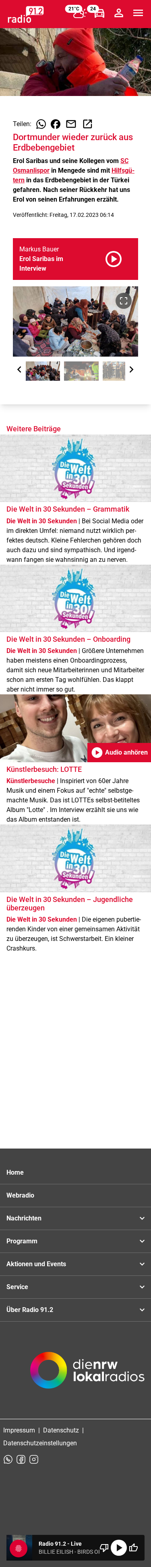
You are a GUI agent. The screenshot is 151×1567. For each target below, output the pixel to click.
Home (15, 1172)
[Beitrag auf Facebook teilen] (55, 124)
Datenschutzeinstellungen (40, 1443)
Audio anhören (119, 752)
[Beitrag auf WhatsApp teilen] (41, 124)
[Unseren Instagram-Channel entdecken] (34, 1459)
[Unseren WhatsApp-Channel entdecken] (8, 1459)
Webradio (20, 1195)
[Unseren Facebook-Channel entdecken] (21, 1459)
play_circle (118, 1547)
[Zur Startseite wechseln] (25, 14)
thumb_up (133, 1548)
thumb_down (104, 1548)
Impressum (19, 1430)
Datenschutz (61, 1430)
